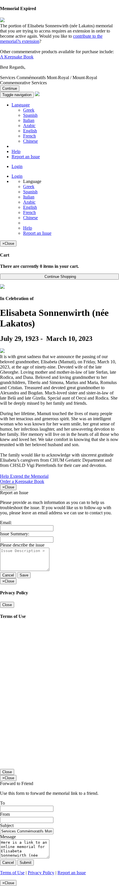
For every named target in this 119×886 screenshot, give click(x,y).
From (5, 814)
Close (7, 605)
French (29, 135)
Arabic (29, 125)
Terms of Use (12, 872)
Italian (28, 120)
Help (16, 151)
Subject (7, 825)
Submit (25, 862)
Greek (28, 110)
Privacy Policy (41, 872)
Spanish (30, 115)
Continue (9, 88)
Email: (6, 522)
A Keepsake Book (17, 56)
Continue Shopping (59, 276)
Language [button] (21, 104)
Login (17, 166)
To (2, 803)
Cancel (8, 575)
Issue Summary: (14, 533)
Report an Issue (26, 156)
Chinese (30, 141)
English (30, 130)
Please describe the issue (22, 545)
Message (8, 836)
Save (24, 575)
